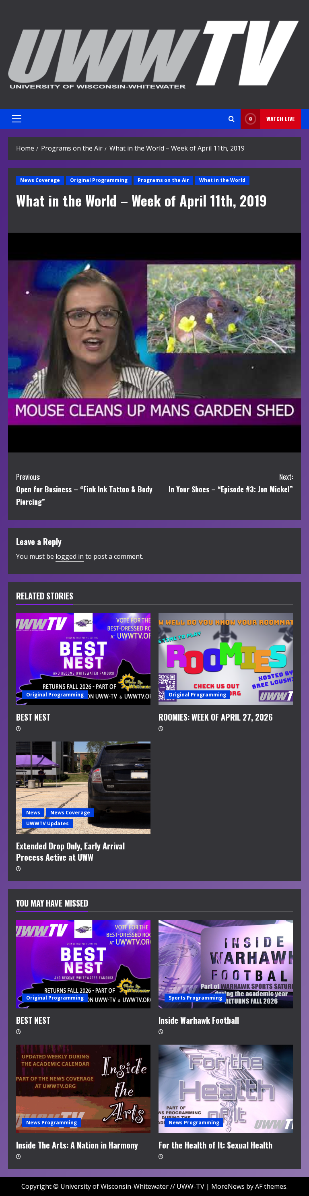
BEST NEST (33, 717)
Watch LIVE (280, 118)
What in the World (222, 180)
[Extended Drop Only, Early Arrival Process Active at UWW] (83, 788)
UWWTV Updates (47, 823)
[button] (16, 118)
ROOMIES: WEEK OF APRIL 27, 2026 (216, 717)
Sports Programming (195, 997)
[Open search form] (232, 119)
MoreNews (228, 1186)
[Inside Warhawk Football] (226, 964)
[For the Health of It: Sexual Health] (226, 1089)
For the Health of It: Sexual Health (215, 1145)
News (33, 812)
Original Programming (99, 180)
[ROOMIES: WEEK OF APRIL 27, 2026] (226, 659)
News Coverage (40, 180)
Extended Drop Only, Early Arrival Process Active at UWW (70, 851)
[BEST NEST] (83, 659)
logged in (70, 556)
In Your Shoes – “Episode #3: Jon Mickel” (231, 482)
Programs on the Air (163, 180)
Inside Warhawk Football (199, 1020)
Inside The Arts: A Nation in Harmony (77, 1145)
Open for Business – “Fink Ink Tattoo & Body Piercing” (84, 488)
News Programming (51, 1122)
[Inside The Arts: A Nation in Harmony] (83, 1089)
